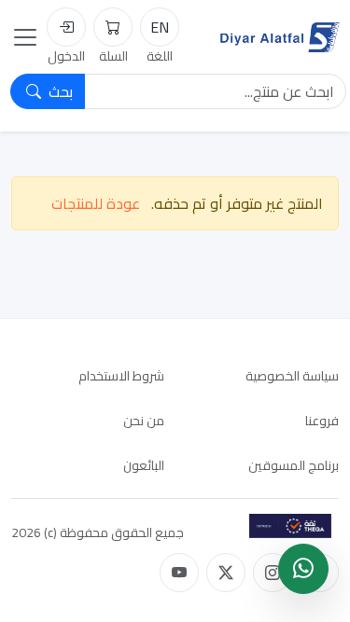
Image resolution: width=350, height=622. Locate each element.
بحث (59, 91)
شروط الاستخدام (121, 376)
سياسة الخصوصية (292, 376)
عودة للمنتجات (95, 203)
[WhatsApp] (303, 569)
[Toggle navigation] (25, 37)
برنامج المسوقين (293, 465)
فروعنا (322, 420)
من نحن (143, 420)
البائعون (143, 465)
